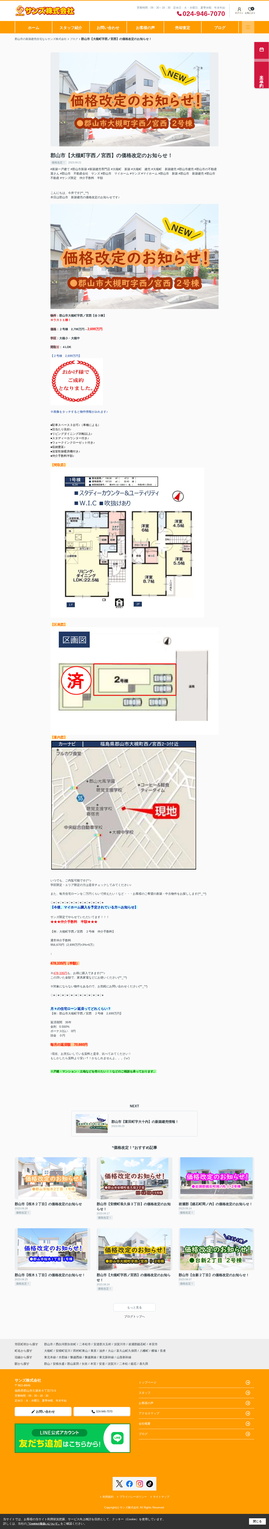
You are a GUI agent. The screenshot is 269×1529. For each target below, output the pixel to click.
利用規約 (108, 1496)
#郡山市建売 (185, 169)
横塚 (154, 1350)
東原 (94, 1350)
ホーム (33, 28)
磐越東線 (91, 1357)
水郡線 (63, 1357)
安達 (102, 1363)
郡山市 (48, 1344)
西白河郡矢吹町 (66, 1344)
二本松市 (85, 1344)
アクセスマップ (149, 1413)
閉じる (257, 1521)
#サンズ (135, 173)
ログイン (239, 13)
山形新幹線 (124, 1357)
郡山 (47, 1363)
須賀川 (112, 1363)
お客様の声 (145, 28)
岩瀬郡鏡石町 (137, 1344)
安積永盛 (59, 1363)
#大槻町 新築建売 (164, 169)
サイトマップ (161, 1496)
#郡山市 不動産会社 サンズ (80, 173)
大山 (111, 1350)
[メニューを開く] (248, 27)
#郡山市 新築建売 (191, 173)
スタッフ (144, 1392)
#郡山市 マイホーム (115, 173)
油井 (102, 1350)
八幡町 (144, 1350)
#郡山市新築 (79, 169)
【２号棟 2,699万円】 (66, 355)
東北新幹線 (107, 1357)
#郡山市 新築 (168, 173)
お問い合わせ (108, 28)
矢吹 (85, 1363)
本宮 (93, 1363)
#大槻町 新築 (120, 169)
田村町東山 (81, 1350)
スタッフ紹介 (70, 28)
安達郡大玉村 (102, 1344)
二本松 (123, 1363)
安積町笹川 (63, 1350)
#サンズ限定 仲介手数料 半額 (81, 178)
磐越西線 (76, 1357)
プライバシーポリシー (133, 1496)
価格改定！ (58, 162)
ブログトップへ (134, 1316)
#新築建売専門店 (99, 169)
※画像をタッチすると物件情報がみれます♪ (79, 411)
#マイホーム (149, 173)
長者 (163, 1350)
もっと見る (134, 1307)
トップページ (147, 1382)
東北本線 (50, 1357)
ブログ (219, 28)
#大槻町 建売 (140, 169)
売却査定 (182, 28)
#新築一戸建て (60, 169)
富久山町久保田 (127, 1350)
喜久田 (143, 1363)
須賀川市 (120, 1344)
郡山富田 (73, 1363)
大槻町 (49, 1350)
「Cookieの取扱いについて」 (43, 1523)
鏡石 (134, 1363)
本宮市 (153, 1344)
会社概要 (144, 1423)
